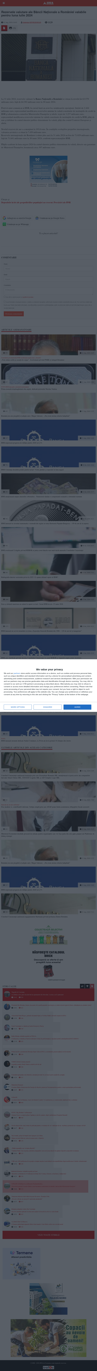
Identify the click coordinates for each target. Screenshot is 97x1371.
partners (17, 673)
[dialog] (48, 685)
